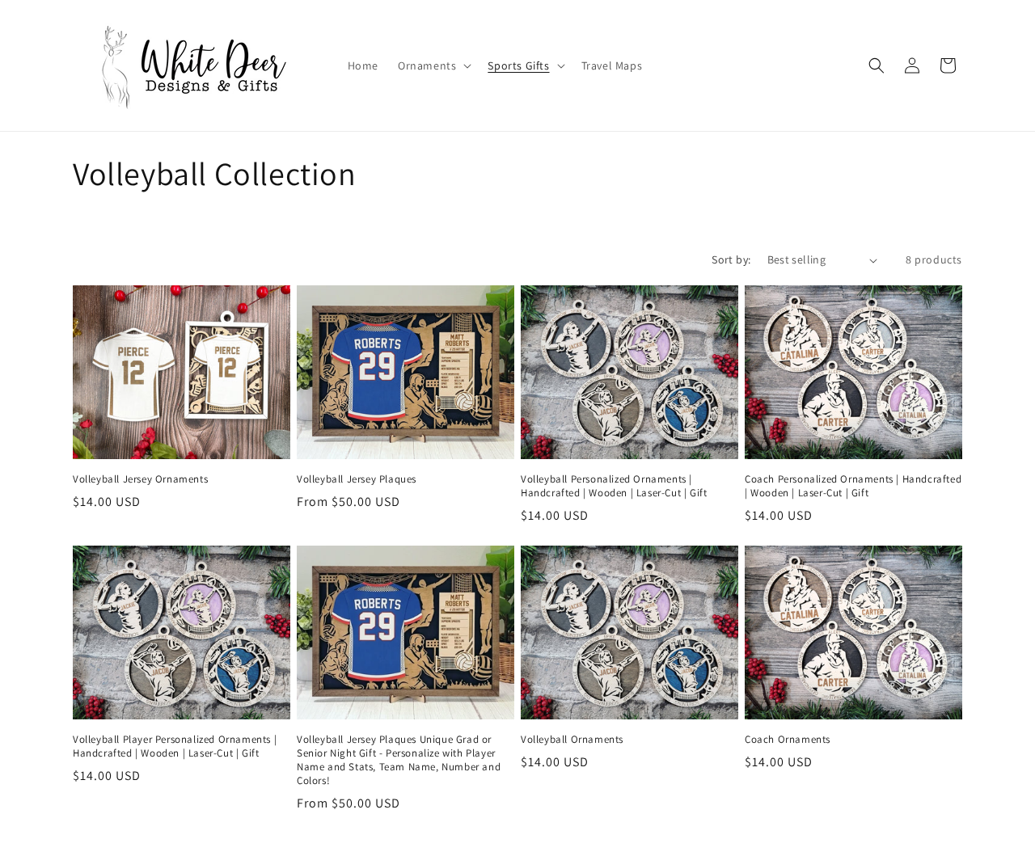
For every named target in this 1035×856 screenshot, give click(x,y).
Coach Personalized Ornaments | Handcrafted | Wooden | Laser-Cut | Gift (853, 486)
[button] (433, 65)
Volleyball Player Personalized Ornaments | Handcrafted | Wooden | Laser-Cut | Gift (175, 746)
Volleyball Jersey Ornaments (140, 479)
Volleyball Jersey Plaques (356, 479)
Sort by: (731, 259)
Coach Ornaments (787, 739)
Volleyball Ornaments (572, 739)
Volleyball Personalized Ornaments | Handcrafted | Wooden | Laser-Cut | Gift (614, 486)
